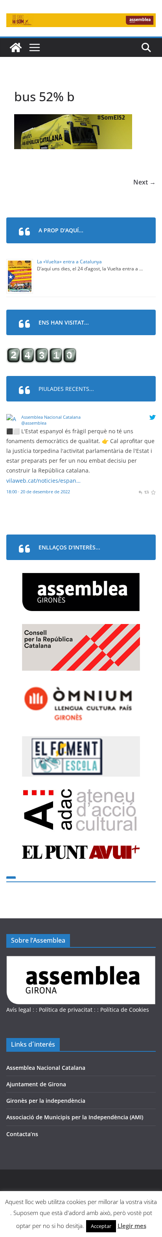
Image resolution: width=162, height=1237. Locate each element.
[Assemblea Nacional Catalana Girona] (15, 47)
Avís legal (18, 1009)
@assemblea (33, 423)
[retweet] (146, 491)
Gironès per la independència (45, 1100)
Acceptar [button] (101, 1226)
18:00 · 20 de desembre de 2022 (38, 491)
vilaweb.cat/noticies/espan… (43, 480)
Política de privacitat (65, 1009)
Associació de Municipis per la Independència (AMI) (74, 1117)
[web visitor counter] (41, 352)
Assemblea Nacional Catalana (51, 417)
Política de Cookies (124, 1009)
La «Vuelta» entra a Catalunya (69, 261)
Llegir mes (132, 1226)
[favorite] (153, 491)
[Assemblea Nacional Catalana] (12, 419)
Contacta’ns (22, 1134)
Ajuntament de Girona (36, 1084)
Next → (144, 182)
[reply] (140, 491)
